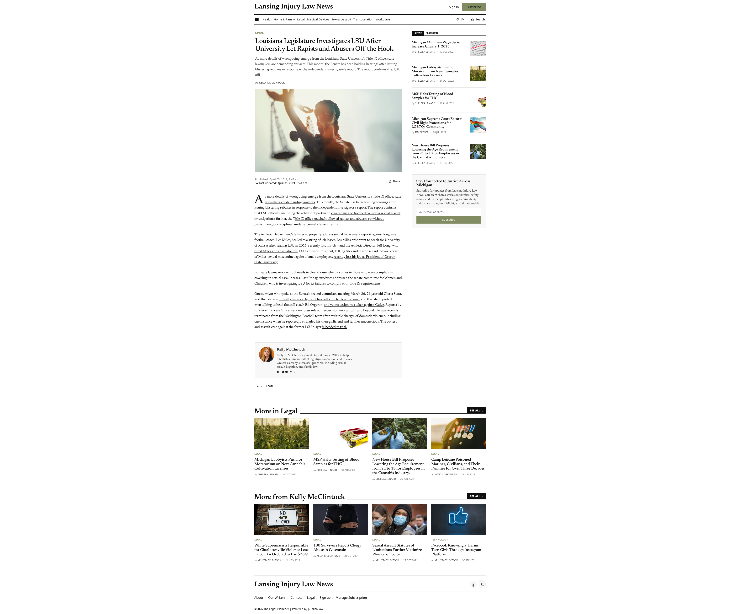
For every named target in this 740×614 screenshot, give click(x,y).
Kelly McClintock (272, 82)
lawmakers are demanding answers (290, 202)
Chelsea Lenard (425, 51)
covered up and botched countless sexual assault (365, 213)
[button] (325, 597)
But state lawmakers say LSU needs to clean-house (291, 272)
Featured (432, 33)
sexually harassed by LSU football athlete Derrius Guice (319, 299)
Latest (418, 33)
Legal (259, 32)
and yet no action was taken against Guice (354, 305)
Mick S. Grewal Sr (446, 474)
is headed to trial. (334, 327)
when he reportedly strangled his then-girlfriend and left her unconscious (326, 321)
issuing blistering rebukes (272, 207)
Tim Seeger (422, 132)
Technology (439, 539)
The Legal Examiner (276, 609)
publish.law (315, 609)
